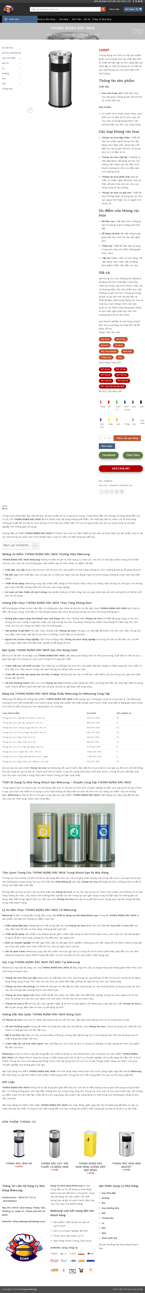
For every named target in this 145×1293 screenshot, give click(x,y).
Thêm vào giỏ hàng (127, 438)
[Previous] (2, 1153)
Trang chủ (51, 34)
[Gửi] (103, 9)
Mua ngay (107, 446)
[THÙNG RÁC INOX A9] (18, 1143)
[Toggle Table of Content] (33, 545)
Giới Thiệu (76, 19)
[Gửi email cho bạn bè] (111, 491)
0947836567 (10, 1201)
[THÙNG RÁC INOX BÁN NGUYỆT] (126, 1143)
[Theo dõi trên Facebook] (133, 1)
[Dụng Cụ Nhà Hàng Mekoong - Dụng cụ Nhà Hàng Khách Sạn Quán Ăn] (14, 9)
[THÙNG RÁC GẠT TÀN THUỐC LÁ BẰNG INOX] (54, 1143)
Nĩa (3, 78)
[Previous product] (140, 31)
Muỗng (5, 73)
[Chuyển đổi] (20, 47)
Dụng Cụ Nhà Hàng (46, 19)
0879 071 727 (25, 1197)
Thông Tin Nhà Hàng (101, 19)
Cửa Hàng (63, 19)
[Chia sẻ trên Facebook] (101, 491)
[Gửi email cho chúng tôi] (141, 1)
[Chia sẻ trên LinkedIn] (122, 491)
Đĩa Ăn (5, 63)
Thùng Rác (69, 34)
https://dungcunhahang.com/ (29, 1221)
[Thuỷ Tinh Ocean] (63, 1260)
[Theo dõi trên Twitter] (139, 1)
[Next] (143, 1153)
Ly (3, 68)
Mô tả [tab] (4, 509)
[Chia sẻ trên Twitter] (106, 491)
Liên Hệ (86, 19)
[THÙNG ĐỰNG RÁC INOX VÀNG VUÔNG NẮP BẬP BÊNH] (90, 1143)
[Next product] (135, 31)
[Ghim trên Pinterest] (116, 491)
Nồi (3, 83)
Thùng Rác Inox (90, 34)
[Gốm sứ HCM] (72, 1261)
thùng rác (91, 618)
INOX (49, 533)
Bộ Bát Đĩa (7, 48)
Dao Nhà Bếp (8, 58)
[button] (114, 9)
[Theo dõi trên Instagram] (136, 1)
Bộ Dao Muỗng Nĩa (11, 53)
